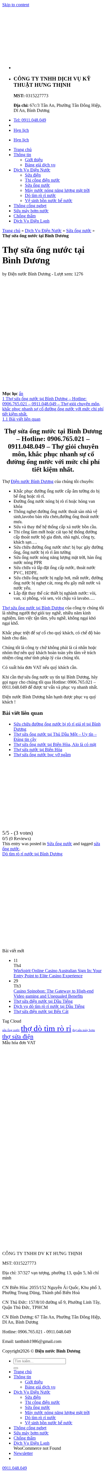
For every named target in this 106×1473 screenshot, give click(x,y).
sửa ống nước (11, 1030)
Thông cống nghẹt (30, 205)
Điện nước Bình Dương (32, 481)
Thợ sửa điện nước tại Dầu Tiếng (43, 1001)
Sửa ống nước (37, 185)
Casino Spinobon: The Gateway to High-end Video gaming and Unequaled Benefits (54, 994)
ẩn (21, 393)
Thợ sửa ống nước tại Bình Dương (33, 607)
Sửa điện (33, 175)
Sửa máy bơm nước (31, 210)
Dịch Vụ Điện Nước (32, 170)
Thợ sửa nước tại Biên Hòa (38, 749)
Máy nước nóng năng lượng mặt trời (57, 190)
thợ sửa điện (17, 1036)
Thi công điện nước (42, 180)
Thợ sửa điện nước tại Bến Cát (41, 1011)
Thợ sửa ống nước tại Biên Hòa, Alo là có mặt (55, 744)
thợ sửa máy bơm (83, 1030)
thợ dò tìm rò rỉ (46, 1028)
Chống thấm (25, 215)
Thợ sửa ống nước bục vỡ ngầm (42, 754)
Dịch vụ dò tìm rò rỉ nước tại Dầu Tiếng (49, 1006)
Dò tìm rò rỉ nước (40, 195)
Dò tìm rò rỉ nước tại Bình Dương (32, 853)
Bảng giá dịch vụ (40, 164)
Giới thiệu (34, 159)
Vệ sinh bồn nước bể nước (48, 200)
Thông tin (22, 154)
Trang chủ (23, 149)
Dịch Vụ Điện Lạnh (31, 221)
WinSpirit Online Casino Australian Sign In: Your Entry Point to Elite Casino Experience (57, 973)
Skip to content (15, 4)
